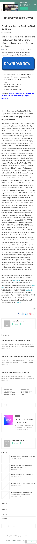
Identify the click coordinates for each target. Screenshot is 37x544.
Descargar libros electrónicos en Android (15, 372)
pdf (25, 297)
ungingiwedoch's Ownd (18, 17)
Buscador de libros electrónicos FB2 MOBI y (16, 340)
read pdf (19, 302)
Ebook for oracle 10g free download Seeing (23, 483)
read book (29, 290)
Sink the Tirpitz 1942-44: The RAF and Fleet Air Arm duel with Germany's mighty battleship (17, 95)
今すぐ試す (24, 8)
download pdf (16, 280)
